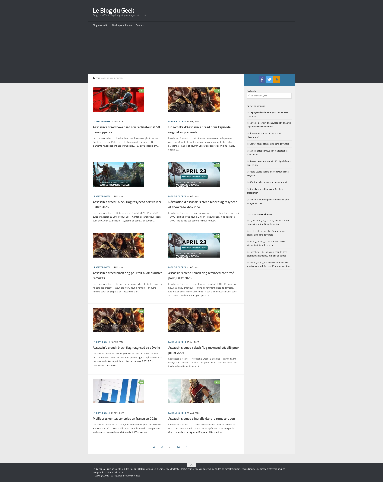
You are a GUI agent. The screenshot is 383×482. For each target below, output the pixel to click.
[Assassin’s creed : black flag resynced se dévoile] (118, 320)
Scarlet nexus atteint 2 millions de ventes (269, 144)
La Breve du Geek (101, 121)
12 (178, 446)
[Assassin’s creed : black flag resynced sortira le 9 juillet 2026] (118, 174)
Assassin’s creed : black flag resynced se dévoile (126, 348)
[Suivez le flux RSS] (276, 82)
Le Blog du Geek (113, 10)
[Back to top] (191, 465)
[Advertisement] (191, 51)
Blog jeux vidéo (100, 25)
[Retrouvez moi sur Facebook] (262, 82)
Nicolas (149, 469)
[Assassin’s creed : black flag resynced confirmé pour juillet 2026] (194, 245)
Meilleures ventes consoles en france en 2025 (125, 419)
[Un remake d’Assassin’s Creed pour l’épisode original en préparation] (194, 99)
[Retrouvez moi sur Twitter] (269, 82)
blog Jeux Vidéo (121, 469)
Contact (140, 25)
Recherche (251, 91)
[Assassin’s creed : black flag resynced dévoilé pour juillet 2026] (194, 320)
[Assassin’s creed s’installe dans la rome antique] (194, 391)
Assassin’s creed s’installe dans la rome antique (201, 419)
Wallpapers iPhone (122, 25)
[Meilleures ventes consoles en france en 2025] (118, 391)
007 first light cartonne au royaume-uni (268, 182)
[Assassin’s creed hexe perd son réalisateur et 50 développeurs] (118, 99)
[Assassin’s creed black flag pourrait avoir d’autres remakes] (118, 245)
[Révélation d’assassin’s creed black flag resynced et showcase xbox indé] (194, 174)
